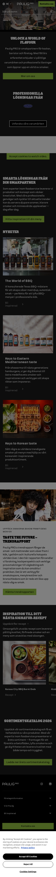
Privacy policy (28, 847)
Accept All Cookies (28, 856)
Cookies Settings (28, 871)
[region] (28, 854)
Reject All (28, 864)
